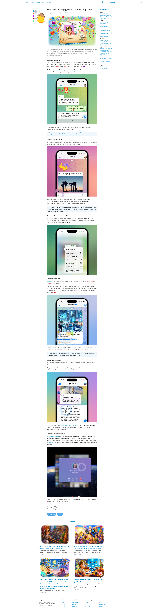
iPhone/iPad (75, 602)
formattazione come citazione (67, 425)
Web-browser (88, 606)
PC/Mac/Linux (88, 602)
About (64, 600)
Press (63, 606)
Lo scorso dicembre (53, 436)
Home (27, 2)
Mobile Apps (75, 600)
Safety (49, 2)
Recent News (104, 9)
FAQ (33, 2)
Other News (72, 521)
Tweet (60, 514)
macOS (51, 442)
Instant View (102, 606)
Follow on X (112, 2)
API (43, 2)
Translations (102, 604)
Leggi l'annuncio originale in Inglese (59, 13)
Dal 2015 (49, 281)
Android (74, 604)
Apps (38, 2)
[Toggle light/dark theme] (142, 2)
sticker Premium (74, 72)
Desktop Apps (89, 600)
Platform (101, 600)
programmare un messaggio (70, 133)
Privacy (64, 604)
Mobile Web (75, 606)
